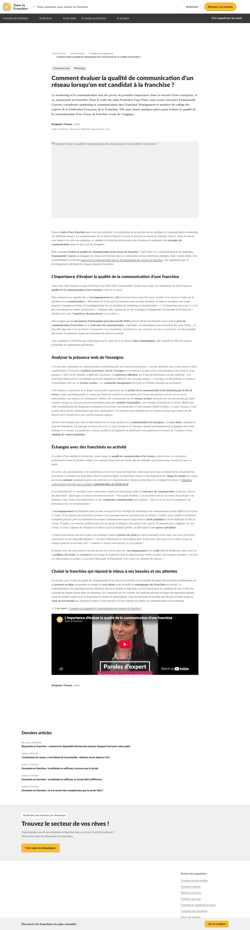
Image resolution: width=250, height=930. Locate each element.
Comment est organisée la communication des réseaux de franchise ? (105, 608)
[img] (32, 18)
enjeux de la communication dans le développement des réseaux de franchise (122, 260)
